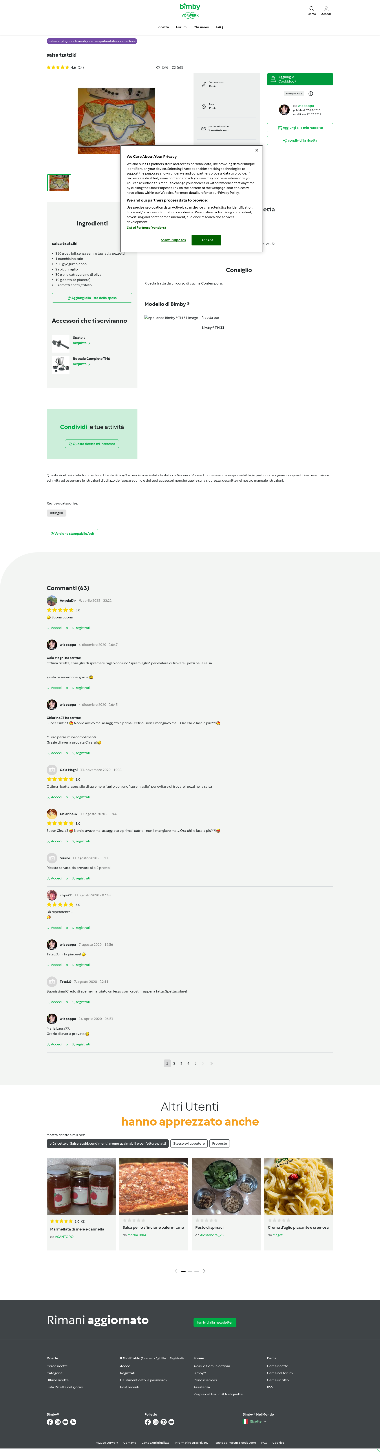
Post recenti (129, 1387)
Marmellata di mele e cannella (77, 1229)
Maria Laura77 (58, 1028)
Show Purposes (173, 240)
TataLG (52, 954)
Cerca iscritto (278, 1380)
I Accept (206, 240)
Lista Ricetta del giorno (65, 1387)
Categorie (54, 1373)
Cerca (271, 1358)
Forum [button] (181, 27)
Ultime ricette (58, 1380)
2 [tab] (190, 1271)
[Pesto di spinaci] (226, 1186)
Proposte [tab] (219, 1143)
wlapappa (306, 106)
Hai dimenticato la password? (143, 1380)
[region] (191, 198)
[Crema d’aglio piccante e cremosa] (298, 1186)
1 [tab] (183, 1271)
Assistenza (202, 1387)
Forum (199, 1358)
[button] (312, 10)
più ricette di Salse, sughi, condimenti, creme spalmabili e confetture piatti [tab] (107, 1143)
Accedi (125, 1366)
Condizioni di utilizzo (156, 1443)
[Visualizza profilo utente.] (284, 109)
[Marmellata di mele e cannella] (81, 1186)
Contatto (129, 1443)
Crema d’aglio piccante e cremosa (298, 1227)
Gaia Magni (69, 770)
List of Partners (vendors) (146, 228)
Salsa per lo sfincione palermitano (153, 1227)
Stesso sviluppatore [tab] (189, 1143)
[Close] (257, 150)
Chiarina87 (69, 814)
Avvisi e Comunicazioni (212, 1366)
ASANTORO (64, 1237)
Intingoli (56, 513)
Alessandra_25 (212, 1235)
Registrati (127, 1373)
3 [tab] (196, 1271)
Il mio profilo (152, 1358)
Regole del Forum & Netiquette (218, 1394)
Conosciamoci (205, 1380)
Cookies (278, 1443)
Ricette (52, 1358)
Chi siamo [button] (201, 27)
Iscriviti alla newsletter (215, 1322)
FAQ (264, 1443)
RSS (270, 1387)
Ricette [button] (163, 27)
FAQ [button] (219, 27)
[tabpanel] (190, 1216)
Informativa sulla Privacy (191, 1443)
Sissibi (65, 858)
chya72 (66, 895)
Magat (278, 1235)
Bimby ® (200, 1373)
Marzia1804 (137, 1235)
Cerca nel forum (280, 1373)
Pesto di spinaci (209, 1227)
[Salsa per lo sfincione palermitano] (153, 1186)
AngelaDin (68, 600)
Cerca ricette (57, 1366)
